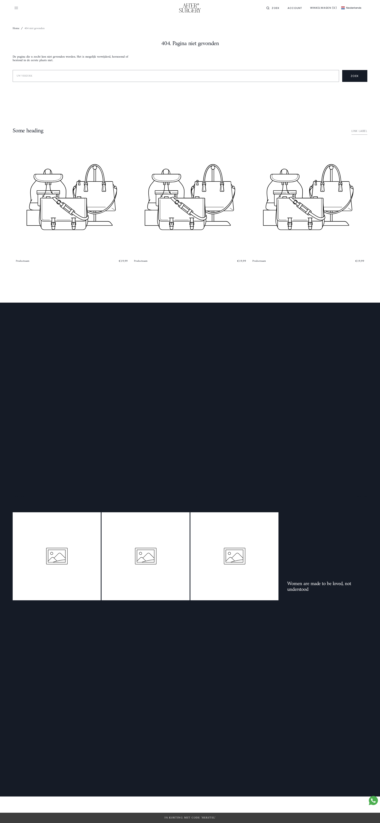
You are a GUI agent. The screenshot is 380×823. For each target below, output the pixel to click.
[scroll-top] (371, 814)
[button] (272, 8)
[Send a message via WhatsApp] (373, 800)
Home (16, 28)
